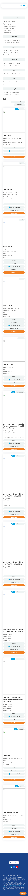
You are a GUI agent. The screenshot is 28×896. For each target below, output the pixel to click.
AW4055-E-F (7, 190)
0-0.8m (6, 92)
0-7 (5, 82)
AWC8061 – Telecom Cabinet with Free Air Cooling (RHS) (13, 563)
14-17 (12, 82)
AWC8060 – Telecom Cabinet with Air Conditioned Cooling (13, 630)
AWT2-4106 (7, 136)
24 (11, 52)
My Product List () (18, 101)
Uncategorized (8, 32)
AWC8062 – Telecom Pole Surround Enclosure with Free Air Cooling (13, 699)
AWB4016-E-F (8, 756)
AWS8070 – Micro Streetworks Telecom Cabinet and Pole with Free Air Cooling (13, 426)
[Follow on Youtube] (17, 867)
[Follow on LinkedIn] (11, 867)
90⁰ (17, 65)
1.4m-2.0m (7, 94)
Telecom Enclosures (9, 28)
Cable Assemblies (9, 23)
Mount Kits (7, 25)
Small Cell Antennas (10, 26)
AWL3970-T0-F (8, 364)
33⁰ (5, 63)
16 (11, 50)
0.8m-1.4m (15, 92)
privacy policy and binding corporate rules (13, 886)
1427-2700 (7, 40)
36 (16, 52)
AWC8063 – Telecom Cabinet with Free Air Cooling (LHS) (13, 495)
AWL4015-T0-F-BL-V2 (10, 813)
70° (5, 65)
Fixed (14, 73)
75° (11, 65)
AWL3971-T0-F (8, 305)
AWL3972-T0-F (8, 246)
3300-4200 (17, 40)
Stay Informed (14, 862)
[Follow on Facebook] (14, 867)
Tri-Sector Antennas (9, 30)
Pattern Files (14, 263)
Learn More (14, 157)
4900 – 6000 (16, 42)
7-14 (6, 84)
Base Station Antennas (10, 21)
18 (16, 50)
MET (20, 73)
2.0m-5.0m (17, 94)
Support (23, 893)
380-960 (7, 42)
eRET (6, 73)
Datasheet (14, 147)
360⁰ (12, 63)
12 (5, 50)
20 (5, 52)
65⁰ (18, 63)
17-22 (20, 82)
